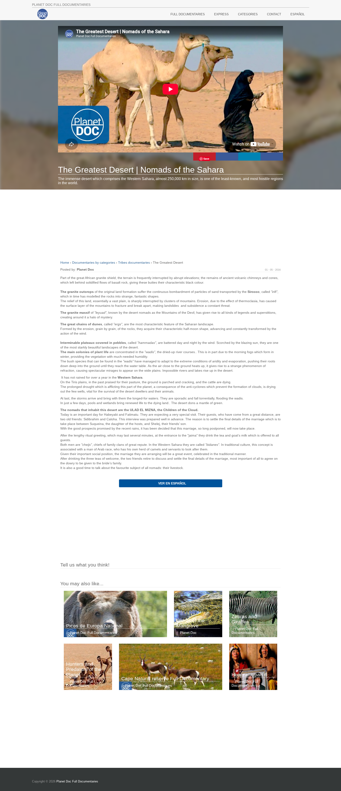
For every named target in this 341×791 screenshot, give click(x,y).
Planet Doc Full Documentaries (77, 781)
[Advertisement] (170, 224)
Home (65, 262)
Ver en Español (171, 483)
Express (221, 14)
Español (297, 14)
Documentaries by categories (94, 262)
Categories (248, 14)
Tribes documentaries (134, 262)
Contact (274, 14)
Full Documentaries (187, 14)
